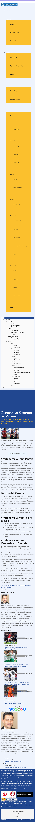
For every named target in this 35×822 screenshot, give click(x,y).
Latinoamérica (14, 216)
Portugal (12, 199)
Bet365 (15, 271)
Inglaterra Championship (16, 66)
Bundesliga (16, 146)
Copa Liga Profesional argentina (22, 246)
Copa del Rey (13, 40)
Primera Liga (17, 204)
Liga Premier (13, 57)
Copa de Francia (18, 187)
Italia (11, 116)
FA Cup (12, 74)
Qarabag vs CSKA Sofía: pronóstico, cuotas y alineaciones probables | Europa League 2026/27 (17, 683)
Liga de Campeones (12, 85)
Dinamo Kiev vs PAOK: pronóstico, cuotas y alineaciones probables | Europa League (16, 648)
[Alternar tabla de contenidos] (23, 454)
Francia (12, 174)
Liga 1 (15, 179)
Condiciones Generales (17, 811)
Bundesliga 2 (17, 154)
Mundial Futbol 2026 (22, 691)
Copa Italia (16, 129)
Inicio (8, 10)
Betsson (16, 279)
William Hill (17, 296)
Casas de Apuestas (15, 266)
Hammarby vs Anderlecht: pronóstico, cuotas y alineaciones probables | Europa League (16, 665)
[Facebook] (10, 709)
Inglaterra (9, 52)
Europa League (14, 90)
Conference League (15, 99)
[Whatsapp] (16, 709)
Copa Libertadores (18, 221)
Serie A (15, 121)
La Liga (12, 24)
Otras (8, 110)
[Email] (19, 709)
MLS (15, 254)
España (9, 19)
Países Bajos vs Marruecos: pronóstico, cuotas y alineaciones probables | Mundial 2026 (17, 702)
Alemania (12, 140)
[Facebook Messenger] (24, 709)
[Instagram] (21, 709)
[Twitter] (13, 709)
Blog (11, 307)
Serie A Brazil (17, 237)
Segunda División (14, 32)
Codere (15, 287)
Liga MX (16, 229)
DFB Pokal (16, 162)
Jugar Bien (17, 814)
